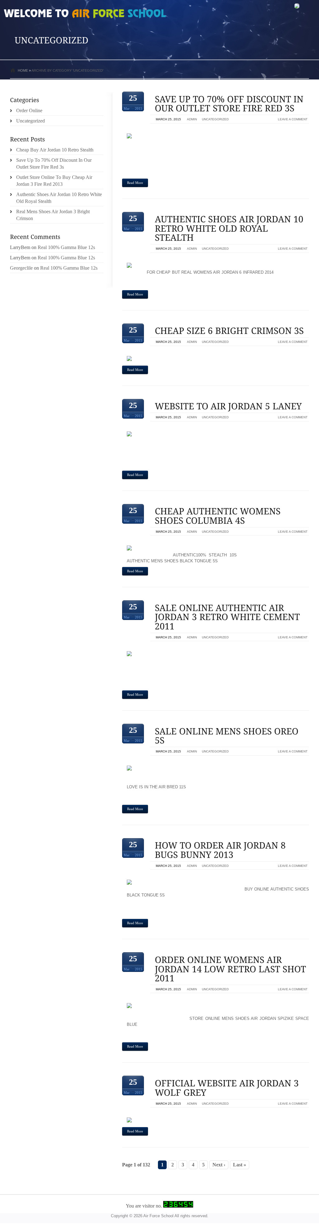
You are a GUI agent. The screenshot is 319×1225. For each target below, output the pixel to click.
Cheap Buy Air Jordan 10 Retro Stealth (54, 149)
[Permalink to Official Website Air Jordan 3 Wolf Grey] (228, 1087)
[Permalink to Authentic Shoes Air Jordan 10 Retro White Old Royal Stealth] (230, 228)
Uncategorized (215, 119)
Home (23, 70)
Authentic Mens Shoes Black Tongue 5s (172, 561)
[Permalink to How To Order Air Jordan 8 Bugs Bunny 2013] (221, 850)
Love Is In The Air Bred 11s (156, 787)
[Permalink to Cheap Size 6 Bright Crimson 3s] (229, 331)
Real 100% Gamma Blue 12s (66, 247)
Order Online (29, 110)
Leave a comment (292, 119)
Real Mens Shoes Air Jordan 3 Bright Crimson (53, 215)
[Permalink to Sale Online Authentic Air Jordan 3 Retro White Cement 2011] (228, 617)
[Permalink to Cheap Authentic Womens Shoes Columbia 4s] (219, 516)
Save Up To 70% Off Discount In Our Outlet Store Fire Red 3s (54, 163)
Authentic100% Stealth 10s (204, 555)
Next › (218, 1164)
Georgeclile (21, 268)
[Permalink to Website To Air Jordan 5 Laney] (228, 406)
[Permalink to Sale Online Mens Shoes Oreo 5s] (228, 735)
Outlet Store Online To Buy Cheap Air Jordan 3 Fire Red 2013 (54, 181)
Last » (239, 1164)
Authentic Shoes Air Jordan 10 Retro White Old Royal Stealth (59, 198)
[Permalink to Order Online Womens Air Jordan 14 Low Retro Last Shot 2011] (231, 969)
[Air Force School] (50, 14)
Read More (135, 183)
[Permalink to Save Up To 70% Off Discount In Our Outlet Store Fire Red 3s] (230, 103)
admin (192, 119)
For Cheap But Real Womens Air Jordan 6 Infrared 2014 (210, 272)
